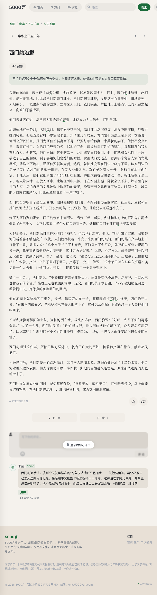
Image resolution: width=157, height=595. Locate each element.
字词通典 (146, 542)
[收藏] (133, 401)
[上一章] (136, 36)
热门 (57, 7)
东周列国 (49, 24)
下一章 (100, 417)
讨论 (75, 7)
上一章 (56, 417)
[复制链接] (143, 401)
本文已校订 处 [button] (20, 401)
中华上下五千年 (29, 24)
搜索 (144, 7)
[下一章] (144, 36)
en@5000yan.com (80, 584)
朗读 (20, 66)
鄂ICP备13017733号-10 (42, 584)
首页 (40, 7)
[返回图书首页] (12, 36)
